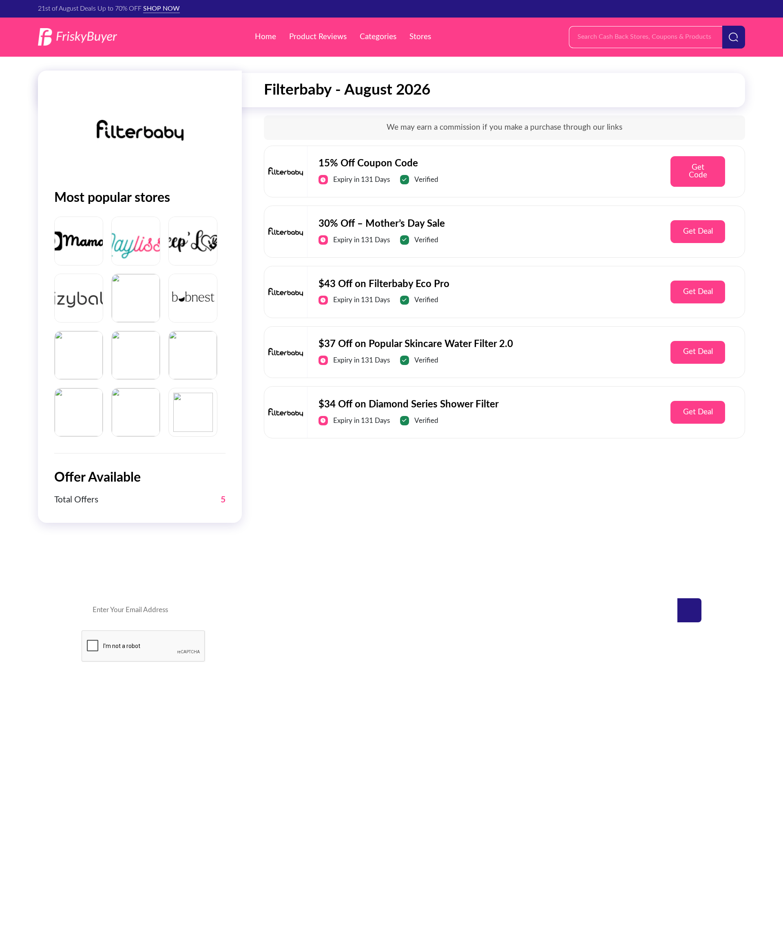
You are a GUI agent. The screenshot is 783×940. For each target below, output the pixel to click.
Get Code (698, 171)
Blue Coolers (102, 753)
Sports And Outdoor (426, 769)
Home (265, 37)
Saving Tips (644, 785)
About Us (515, 878)
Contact (265, 878)
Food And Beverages (427, 785)
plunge (93, 769)
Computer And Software (432, 801)
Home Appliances (422, 817)
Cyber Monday (649, 737)
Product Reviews (318, 37)
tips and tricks (648, 801)
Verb (216, 721)
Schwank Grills (104, 737)
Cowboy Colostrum (112, 721)
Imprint (475, 878)
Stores (420, 37)
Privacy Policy (313, 878)
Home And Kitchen (424, 721)
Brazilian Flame (231, 753)
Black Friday (645, 721)
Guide (636, 769)
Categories (378, 37)
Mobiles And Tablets (426, 753)
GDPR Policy (369, 878)
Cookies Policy (427, 878)
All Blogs (640, 817)
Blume (218, 769)
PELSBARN (226, 737)
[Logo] (77, 37)
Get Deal (698, 231)
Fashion (638, 753)
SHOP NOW (161, 8)
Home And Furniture (426, 737)
